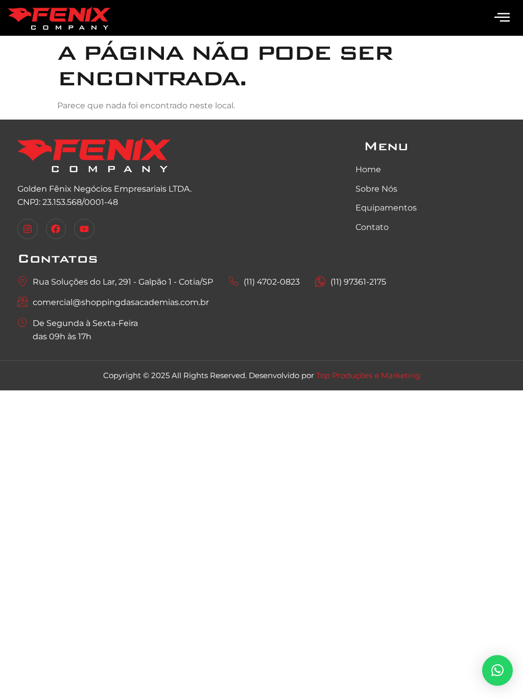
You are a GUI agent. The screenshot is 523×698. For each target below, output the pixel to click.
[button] (497, 670)
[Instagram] (27, 229)
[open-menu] (502, 18)
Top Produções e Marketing (368, 375)
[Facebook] (56, 229)
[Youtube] (84, 229)
